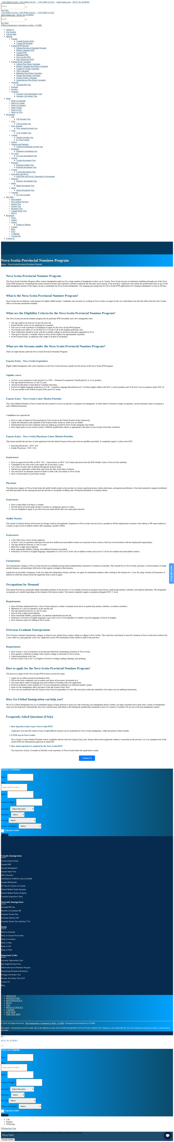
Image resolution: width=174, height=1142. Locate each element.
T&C (8, 1005)
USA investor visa (23, 124)
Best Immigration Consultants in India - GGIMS (44, 1023)
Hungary (14, 179)
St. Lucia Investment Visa (26, 156)
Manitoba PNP (22, 55)
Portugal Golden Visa (25, 165)
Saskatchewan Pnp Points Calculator (31, 80)
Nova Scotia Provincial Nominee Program (25, 264)
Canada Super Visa (19, 211)
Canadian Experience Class (12, 897)
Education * (5, 809)
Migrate (9, 36)
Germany (15, 91)
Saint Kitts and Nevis (19, 174)
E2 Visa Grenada (23, 195)
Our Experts (11, 32)
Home (3, 264)
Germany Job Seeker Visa (26, 96)
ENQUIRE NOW (171, 573)
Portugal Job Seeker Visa (11, 975)
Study (8, 98)
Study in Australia (18, 101)
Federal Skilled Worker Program (13, 893)
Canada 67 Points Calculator (27, 69)
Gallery (14, 220)
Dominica (15, 149)
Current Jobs (11, 34)
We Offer (10, 197)
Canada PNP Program (20, 46)
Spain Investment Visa (25, 190)
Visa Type (4, 820)
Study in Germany (18, 105)
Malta (13, 183)
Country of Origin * (8, 802)
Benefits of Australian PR (11, 911)
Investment (10, 114)
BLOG (9, 1003)
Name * (4, 777)
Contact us (10, 238)
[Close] (2, 1045)
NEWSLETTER (13, 998)
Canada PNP (21, 52)
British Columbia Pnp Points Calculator (32, 66)
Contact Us (87, 758)
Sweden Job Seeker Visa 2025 (13, 978)
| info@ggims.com (63, 2)
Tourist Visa (16, 206)
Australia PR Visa (23, 85)
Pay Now (5, 10)
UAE (13, 130)
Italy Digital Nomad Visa (11, 964)
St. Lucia (14, 153)
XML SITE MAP (13, 1014)
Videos (14, 222)
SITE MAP (10, 1012)
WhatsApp (10, 1124)
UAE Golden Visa (23, 133)
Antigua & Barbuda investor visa (29, 147)
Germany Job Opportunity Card (29, 94)
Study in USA (17, 112)
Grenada (14, 192)
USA (13, 121)
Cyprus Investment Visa (26, 172)
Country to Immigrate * (9, 826)
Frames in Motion (23, 225)
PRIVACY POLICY (14, 1007)
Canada (14, 39)
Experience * (5, 815)
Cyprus (14, 169)
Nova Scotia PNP (23, 57)
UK (12, 117)
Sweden (14, 89)
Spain (13, 188)
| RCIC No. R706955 (80, 2)
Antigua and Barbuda (20, 144)
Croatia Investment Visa (26, 160)
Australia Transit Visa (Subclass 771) (15, 921)
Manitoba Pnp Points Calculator (29, 73)
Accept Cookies (8, 1140)
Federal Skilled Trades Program (13, 889)
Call (7, 1119)
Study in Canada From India (12, 936)
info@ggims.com (8, 15)
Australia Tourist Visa (9, 914)
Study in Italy (16, 108)
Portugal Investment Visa (26, 167)
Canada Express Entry (25, 41)
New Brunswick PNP (25, 59)
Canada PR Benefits (24, 43)
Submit (4, 835)
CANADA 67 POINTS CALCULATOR (16, 879)
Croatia (14, 158)
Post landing (16, 199)
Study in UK (16, 110)
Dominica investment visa (26, 151)
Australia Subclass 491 (10, 918)
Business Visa (16, 208)
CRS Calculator (22, 71)
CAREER (15, 234)
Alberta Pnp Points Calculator (28, 64)
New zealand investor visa (26, 128)
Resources (10, 215)
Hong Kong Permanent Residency (14, 971)
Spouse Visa (16, 204)
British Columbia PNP (25, 50)
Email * (4, 794)
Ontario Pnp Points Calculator (28, 75)
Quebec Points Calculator (26, 78)
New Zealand (16, 126)
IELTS (14, 213)
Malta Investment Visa (25, 186)
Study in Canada (18, 103)
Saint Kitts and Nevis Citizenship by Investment (35, 176)
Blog (13, 229)
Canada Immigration (9, 868)
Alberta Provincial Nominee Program (31, 48)
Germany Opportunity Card (12, 960)
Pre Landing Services (19, 202)
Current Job (16, 236)
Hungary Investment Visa (26, 181)
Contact (14, 227)
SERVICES (11, 996)
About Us (10, 30)
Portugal (14, 87)
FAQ (13, 231)
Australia (14, 82)
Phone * (4, 783)
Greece (14, 142)
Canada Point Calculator (21, 62)
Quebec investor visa (24, 137)
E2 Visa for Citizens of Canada (13, 886)
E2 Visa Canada (22, 140)
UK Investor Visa (23, 119)
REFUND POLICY (14, 1001)
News (13, 218)
